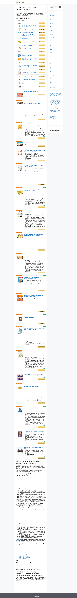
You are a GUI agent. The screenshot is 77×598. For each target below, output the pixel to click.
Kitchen (51, 59)
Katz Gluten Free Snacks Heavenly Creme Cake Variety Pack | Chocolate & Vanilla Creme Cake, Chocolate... (33, 212)
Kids (50, 56)
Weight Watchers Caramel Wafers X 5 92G (27, 32)
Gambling (51, 46)
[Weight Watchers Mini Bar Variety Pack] (19, 23)
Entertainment (52, 37)
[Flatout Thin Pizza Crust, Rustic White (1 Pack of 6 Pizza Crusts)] (19, 83)
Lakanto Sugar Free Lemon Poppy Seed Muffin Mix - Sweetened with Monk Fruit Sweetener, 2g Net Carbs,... (33, 125)
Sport (50, 71)
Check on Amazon (42, 29)
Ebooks (51, 33)
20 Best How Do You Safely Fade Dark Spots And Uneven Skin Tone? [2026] (55, 91)
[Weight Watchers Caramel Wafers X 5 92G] (19, 32)
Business (51, 23)
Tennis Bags (52, 75)
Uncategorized (52, 81)
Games (51, 48)
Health (51, 52)
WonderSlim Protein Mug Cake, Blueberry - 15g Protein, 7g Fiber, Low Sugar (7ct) (34, 166)
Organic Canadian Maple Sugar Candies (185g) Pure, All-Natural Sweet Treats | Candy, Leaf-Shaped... (34, 386)
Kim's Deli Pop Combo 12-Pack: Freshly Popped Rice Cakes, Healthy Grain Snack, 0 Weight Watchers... (34, 151)
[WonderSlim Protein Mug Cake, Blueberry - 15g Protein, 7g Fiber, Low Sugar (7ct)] (19, 38)
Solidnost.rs (40, 596)
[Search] (60, 7)
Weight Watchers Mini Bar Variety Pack (31, 91)
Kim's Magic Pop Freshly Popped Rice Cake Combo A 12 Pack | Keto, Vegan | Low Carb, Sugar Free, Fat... (34, 235)
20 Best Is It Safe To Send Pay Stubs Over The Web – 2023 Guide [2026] (55, 97)
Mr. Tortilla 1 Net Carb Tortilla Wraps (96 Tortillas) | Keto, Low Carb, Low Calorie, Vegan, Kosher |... (34, 375)
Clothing (51, 30)
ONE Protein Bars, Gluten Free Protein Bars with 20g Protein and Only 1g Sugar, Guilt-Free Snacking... (33, 408)
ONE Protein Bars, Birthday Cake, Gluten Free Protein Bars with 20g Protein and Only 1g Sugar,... (34, 329)
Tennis (51, 74)
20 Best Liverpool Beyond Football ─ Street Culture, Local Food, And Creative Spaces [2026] (55, 94)
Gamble (51, 45)
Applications (52, 16)
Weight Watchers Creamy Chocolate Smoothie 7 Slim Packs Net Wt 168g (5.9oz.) (33, 317)
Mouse (51, 63)
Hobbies (51, 53)
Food (50, 42)
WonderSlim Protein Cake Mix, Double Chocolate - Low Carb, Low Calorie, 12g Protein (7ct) (33, 448)
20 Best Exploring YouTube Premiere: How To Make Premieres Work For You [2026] (55, 117)
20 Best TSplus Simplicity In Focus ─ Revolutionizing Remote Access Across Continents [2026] (55, 114)
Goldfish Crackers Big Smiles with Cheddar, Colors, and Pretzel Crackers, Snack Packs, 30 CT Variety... (33, 296)
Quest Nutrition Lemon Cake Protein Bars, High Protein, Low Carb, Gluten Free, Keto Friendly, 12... (34, 190)
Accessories (52, 15)
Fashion (51, 38)
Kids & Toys (52, 57)
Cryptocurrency (52, 31)
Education (51, 34)
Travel (51, 79)
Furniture (51, 44)
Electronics (51, 35)
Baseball (51, 19)
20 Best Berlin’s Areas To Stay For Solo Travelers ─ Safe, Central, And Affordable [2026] (55, 103)
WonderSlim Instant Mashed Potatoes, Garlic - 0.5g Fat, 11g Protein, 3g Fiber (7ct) (34, 352)
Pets (50, 64)
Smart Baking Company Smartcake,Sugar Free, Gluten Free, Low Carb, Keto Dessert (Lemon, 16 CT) (34, 255)
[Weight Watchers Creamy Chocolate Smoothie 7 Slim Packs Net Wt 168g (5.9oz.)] (19, 62)
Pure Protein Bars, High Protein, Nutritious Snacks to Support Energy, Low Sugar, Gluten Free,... (33, 278)
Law (50, 60)
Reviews (51, 68)
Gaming (51, 49)
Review (51, 67)
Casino (51, 27)
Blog (50, 22)
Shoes (51, 70)
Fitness (51, 41)
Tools (50, 78)
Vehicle (51, 82)
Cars (50, 26)
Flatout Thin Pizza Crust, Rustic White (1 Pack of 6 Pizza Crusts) (34, 432)
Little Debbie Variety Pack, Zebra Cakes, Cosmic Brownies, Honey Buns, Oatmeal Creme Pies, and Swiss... (34, 103)
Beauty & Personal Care (53, 20)
